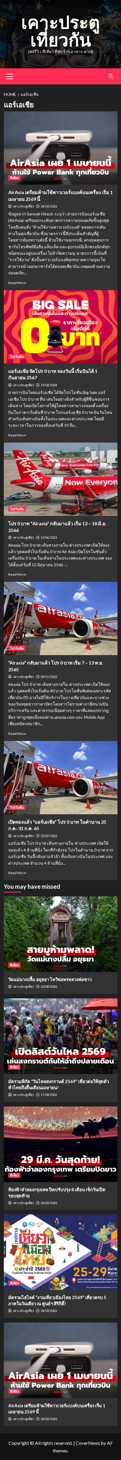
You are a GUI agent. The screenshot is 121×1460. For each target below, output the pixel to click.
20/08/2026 (49, 986)
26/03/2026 (49, 1203)
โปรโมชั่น (17, 356)
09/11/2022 (49, 677)
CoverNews (88, 1443)
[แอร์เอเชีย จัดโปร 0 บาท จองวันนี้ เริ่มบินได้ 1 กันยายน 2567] (60, 326)
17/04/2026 (49, 1095)
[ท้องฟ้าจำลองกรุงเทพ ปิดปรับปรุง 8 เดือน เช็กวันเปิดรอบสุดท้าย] (60, 1144)
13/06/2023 (49, 537)
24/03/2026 (49, 206)
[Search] (111, 76)
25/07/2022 (49, 836)
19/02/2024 (49, 385)
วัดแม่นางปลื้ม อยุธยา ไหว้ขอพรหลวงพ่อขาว (50, 979)
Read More (17, 283)
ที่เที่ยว (14, 178)
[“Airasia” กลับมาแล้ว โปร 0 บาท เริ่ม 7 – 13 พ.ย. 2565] (60, 618)
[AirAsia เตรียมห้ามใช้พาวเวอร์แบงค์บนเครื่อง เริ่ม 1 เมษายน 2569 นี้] (60, 148)
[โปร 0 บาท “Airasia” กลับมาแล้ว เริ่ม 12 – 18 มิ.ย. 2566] (60, 479)
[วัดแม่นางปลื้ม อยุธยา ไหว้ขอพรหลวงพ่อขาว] (60, 934)
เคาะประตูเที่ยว (23, 206)
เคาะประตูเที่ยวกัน (60, 30)
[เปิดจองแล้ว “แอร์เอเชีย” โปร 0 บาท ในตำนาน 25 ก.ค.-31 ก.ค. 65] (60, 777)
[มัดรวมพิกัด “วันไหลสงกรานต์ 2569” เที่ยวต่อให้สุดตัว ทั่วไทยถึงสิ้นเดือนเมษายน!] (60, 1036)
